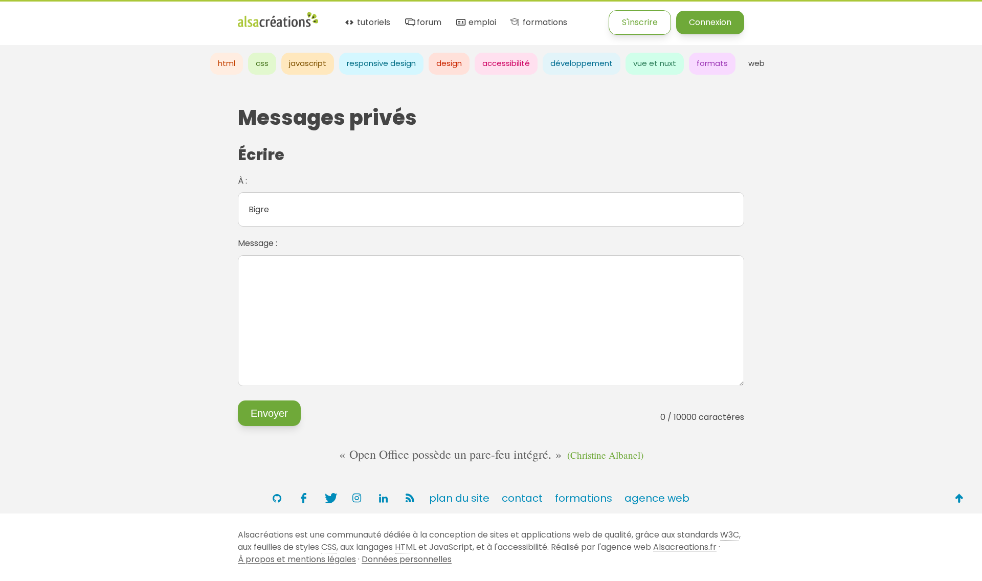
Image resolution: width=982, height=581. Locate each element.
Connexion (710, 22)
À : (242, 181)
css (262, 63)
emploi (481, 22)
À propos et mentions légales (297, 559)
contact (522, 498)
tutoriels (372, 22)
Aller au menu (27, 17)
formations (544, 22)
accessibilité (506, 63)
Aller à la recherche (186, 17)
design (449, 63)
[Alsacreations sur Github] (277, 498)
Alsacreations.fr (685, 547)
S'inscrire (640, 22)
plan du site (459, 498)
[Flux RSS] (410, 498)
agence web (656, 498)
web (756, 63)
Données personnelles (407, 559)
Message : (257, 243)
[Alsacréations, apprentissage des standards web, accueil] (278, 26)
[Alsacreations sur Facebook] (303, 498)
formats (712, 63)
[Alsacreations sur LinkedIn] (383, 498)
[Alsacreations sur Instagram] (356, 498)
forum (428, 22)
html (226, 63)
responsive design (381, 63)
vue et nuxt (654, 63)
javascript (307, 63)
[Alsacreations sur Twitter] (330, 498)
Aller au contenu (100, 17)
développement (581, 63)
